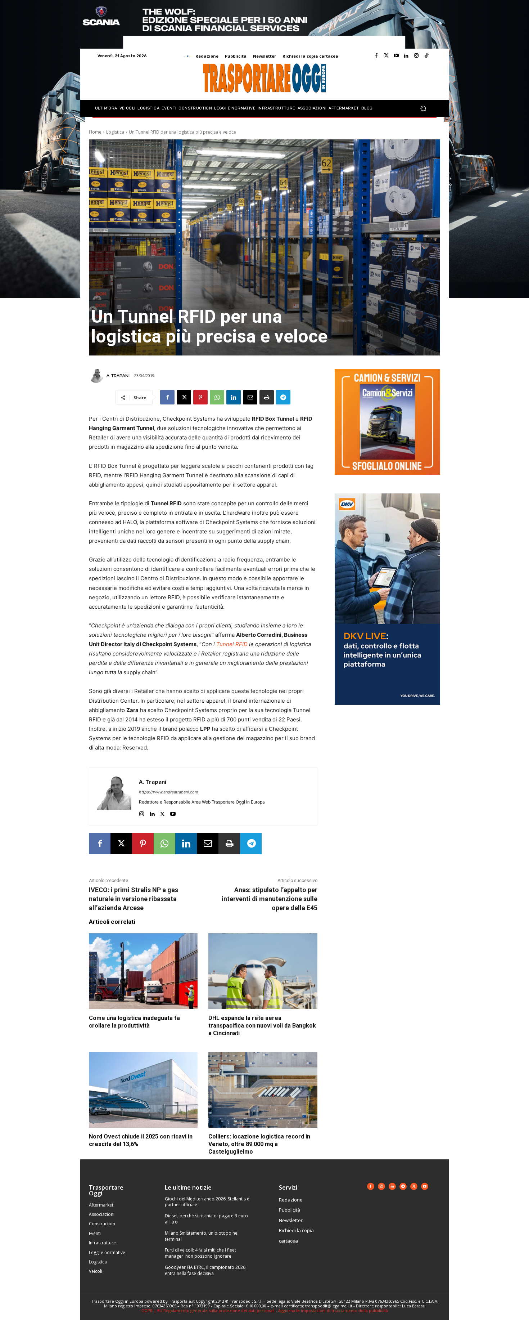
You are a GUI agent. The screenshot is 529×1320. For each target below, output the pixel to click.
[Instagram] (416, 56)
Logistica (115, 132)
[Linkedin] (406, 56)
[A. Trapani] (97, 375)
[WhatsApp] (217, 397)
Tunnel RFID (232, 644)
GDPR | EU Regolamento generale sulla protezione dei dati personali (208, 1310)
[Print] (266, 397)
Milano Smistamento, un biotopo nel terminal (202, 1236)
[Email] (250, 397)
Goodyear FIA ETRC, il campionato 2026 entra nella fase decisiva (205, 1270)
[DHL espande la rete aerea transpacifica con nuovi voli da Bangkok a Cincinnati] (262, 971)
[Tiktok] (426, 56)
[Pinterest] (200, 397)
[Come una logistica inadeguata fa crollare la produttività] (143, 971)
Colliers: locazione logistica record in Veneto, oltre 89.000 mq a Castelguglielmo (259, 1144)
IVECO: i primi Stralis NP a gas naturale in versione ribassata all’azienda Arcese (133, 899)
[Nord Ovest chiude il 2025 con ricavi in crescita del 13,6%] (143, 1090)
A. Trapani (118, 375)
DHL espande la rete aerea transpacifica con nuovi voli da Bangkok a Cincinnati (262, 1026)
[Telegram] (283, 397)
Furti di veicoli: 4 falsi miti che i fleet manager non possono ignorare (200, 1253)
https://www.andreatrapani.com (168, 792)
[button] (423, 108)
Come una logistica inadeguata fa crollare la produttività (134, 1022)
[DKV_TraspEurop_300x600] (387, 710)
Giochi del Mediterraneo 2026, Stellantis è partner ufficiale (207, 1202)
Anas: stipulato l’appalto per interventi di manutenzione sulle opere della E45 (269, 899)
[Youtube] (396, 56)
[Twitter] (386, 56)
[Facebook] (376, 56)
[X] (184, 397)
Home (95, 132)
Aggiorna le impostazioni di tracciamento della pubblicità (333, 1310)
